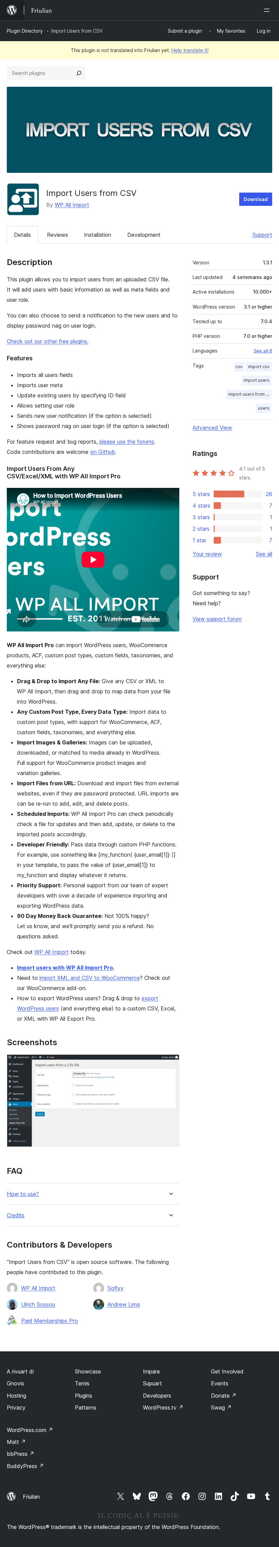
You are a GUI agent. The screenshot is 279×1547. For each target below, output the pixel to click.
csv (239, 366)
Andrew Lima (124, 1304)
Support (262, 234)
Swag (221, 1407)
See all (264, 553)
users (263, 408)
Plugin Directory (25, 31)
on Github (102, 451)
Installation (97, 234)
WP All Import (72, 204)
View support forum (217, 618)
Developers (157, 1395)
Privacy (16, 1407)
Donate (223, 1395)
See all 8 (262, 350)
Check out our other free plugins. (47, 341)
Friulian (31, 1496)
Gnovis (15, 1383)
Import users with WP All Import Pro (65, 967)
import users (256, 380)
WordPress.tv (163, 1407)
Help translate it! (190, 50)
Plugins (83, 1395)
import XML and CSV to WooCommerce (89, 977)
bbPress (20, 1453)
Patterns (85, 1407)
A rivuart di (20, 1371)
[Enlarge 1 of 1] (170, 1063)
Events (219, 1383)
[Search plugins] (79, 73)
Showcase (88, 1371)
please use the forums (126, 441)
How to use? (23, 1194)
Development (144, 234)
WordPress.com (30, 1430)
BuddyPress (25, 1466)
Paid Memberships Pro (49, 1320)
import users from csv (250, 394)
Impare (151, 1371)
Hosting (16, 1395)
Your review (207, 553)
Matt (16, 1441)
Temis (82, 1383)
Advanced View (212, 427)
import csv (258, 366)
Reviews (57, 234)
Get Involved (227, 1371)
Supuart (152, 1383)
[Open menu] (268, 10)
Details (22, 234)
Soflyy (116, 1288)
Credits (15, 1215)
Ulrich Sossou (38, 1304)
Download (256, 199)
